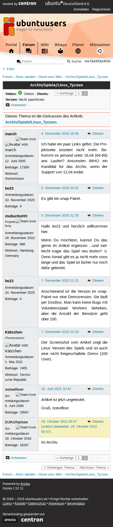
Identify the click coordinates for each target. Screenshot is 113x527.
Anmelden (81, 9)
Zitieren (98, 134)
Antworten (18, 105)
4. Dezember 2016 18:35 (60, 134)
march (11, 134)
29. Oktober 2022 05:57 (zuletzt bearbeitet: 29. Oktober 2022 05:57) (69, 427)
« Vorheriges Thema (59, 468)
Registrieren (101, 9)
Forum (29, 44)
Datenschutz (37, 504)
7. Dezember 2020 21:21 (60, 281)
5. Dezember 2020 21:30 (60, 215)
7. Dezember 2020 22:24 (60, 332)
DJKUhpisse (16, 422)
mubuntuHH (16, 216)
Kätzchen (13, 332)
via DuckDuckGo (97, 62)
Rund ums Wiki (50, 77)
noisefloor (14, 389)
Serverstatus (76, 504)
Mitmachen (100, 44)
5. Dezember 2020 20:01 (60, 188)
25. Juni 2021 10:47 (56, 389)
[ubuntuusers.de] (35, 28)
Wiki (45, 44)
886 (22, 244)
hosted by (11, 4)
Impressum (56, 504)
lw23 (9, 188)
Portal (11, 44)
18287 (24, 445)
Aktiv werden (25, 77)
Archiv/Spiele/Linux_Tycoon (87, 77)
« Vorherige (65, 93)
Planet (78, 44)
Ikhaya (60, 44)
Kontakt (20, 504)
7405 (23, 368)
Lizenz (7, 504)
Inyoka (25, 484)
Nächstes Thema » (94, 468)
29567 (24, 412)
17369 (24, 167)
